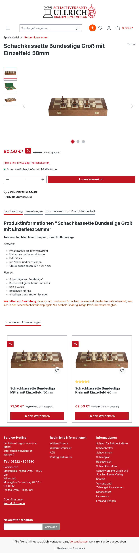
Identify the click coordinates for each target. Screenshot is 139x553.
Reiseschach (103, 461)
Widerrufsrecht (59, 443)
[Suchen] (77, 28)
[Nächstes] (132, 106)
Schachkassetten (106, 466)
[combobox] (46, 28)
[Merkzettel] (100, 28)
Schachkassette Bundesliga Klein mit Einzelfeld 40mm (97, 390)
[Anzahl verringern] (7, 179)
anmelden (51, 526)
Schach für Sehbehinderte (112, 443)
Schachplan (103, 457)
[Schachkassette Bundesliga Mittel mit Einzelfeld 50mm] (37, 359)
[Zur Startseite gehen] (69, 11)
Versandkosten (79, 541)
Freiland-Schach (106, 500)
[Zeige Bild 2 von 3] (78, 141)
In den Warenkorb (91, 179)
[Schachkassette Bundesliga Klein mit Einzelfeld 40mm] (102, 359)
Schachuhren (104, 452)
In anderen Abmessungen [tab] (23, 322)
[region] (69, 106)
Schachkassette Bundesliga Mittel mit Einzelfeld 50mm (32, 390)
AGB (52, 452)
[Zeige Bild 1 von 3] (72, 141)
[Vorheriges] (23, 106)
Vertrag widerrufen (61, 457)
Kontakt (100, 478)
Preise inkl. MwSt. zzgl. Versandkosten (26, 162)
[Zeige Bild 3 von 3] (83, 141)
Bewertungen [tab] (33, 211)
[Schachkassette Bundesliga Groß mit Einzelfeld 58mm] (78, 106)
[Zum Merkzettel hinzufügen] (57, 370)
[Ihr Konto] (109, 28)
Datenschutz (103, 491)
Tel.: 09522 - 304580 (19, 461)
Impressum (102, 496)
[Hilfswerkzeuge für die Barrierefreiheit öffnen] (92, 28)
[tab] (13, 211)
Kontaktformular (14, 503)
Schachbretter (104, 448)
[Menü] (8, 28)
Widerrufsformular (60, 448)
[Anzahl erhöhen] (43, 179)
